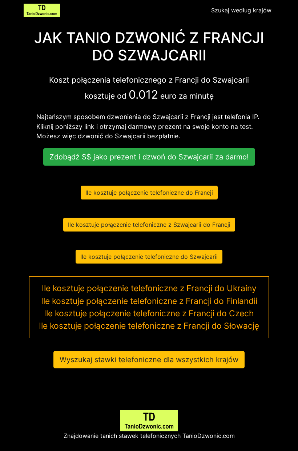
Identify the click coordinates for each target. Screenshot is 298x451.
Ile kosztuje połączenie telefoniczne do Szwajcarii (149, 256)
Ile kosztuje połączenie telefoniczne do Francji (149, 192)
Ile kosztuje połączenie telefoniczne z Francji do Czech (149, 313)
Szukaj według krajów (241, 10)
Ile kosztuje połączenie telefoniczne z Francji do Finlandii (149, 301)
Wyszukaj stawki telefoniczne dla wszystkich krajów (149, 359)
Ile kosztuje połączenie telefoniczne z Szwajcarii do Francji (149, 224)
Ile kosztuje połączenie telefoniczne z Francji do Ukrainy (149, 288)
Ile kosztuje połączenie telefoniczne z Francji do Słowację (149, 326)
